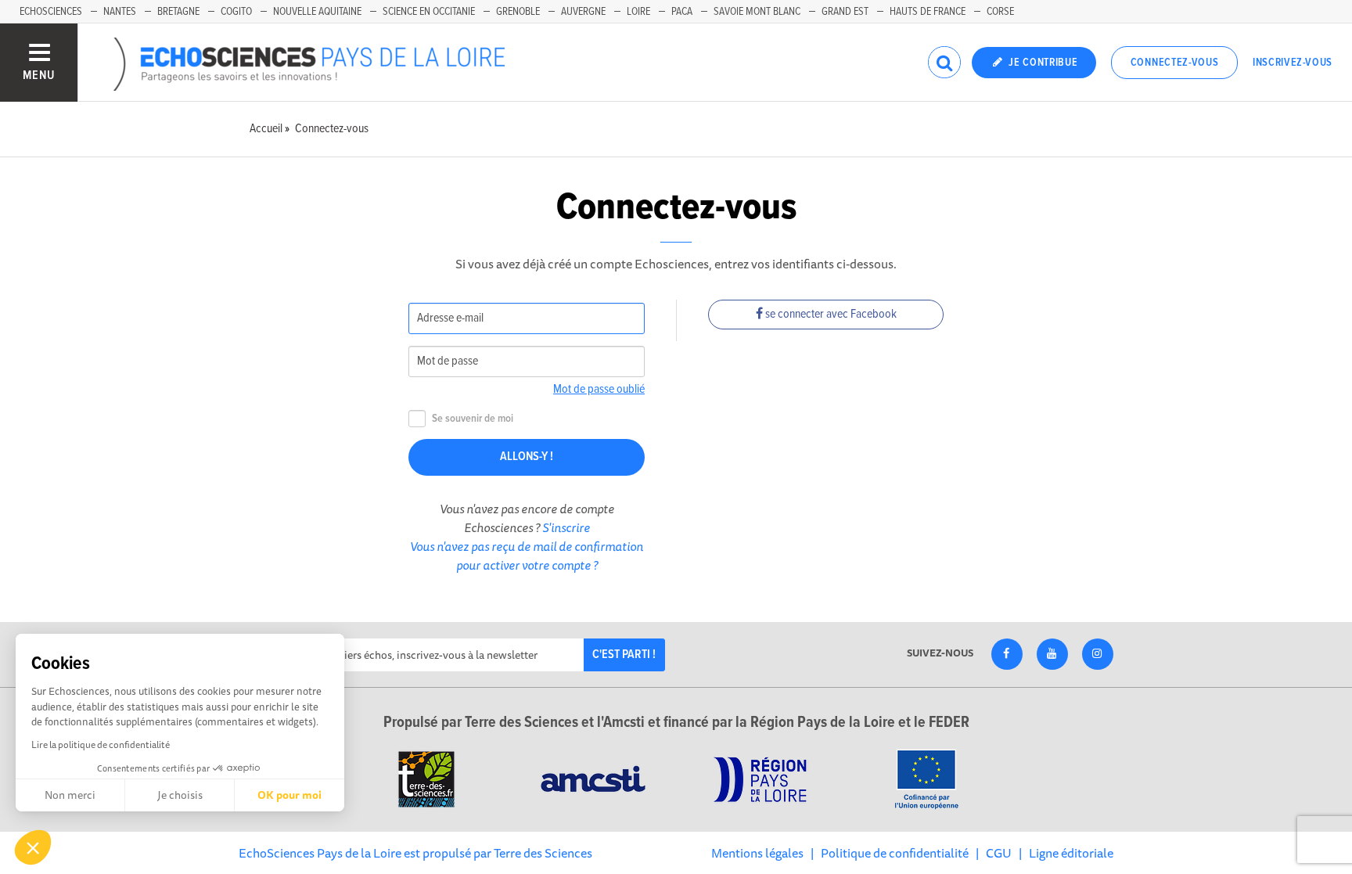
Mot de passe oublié (599, 389)
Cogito (236, 12)
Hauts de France (927, 12)
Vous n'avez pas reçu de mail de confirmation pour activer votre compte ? (526, 555)
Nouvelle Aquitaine (317, 12)
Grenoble (518, 12)
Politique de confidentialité (895, 853)
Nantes (119, 12)
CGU (999, 853)
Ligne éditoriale (1071, 853)
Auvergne (583, 12)
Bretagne (178, 12)
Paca (681, 12)
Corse (1000, 12)
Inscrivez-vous (1292, 63)
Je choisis (180, 795)
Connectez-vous (1175, 63)
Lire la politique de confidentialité (100, 744)
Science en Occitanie (429, 12)
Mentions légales (757, 853)
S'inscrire (566, 527)
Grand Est (845, 12)
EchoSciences (51, 12)
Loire (638, 12)
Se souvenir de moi (472, 419)
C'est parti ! (624, 654)
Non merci (70, 795)
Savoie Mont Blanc (757, 12)
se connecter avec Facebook (830, 314)
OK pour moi (289, 795)
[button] (33, 847)
